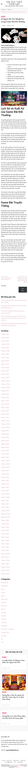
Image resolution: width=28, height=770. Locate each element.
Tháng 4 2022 (5, 484)
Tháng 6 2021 (5, 504)
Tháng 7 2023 (5, 437)
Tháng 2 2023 (5, 454)
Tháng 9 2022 (5, 470)
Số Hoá (3, 609)
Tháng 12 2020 (5, 510)
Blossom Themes (20, 766)
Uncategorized (5, 632)
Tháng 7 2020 (5, 527)
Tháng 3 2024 (5, 411)
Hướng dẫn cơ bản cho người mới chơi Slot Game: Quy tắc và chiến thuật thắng (13, 697)
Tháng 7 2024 (5, 397)
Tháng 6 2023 (5, 441)
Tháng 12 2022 (5, 460)
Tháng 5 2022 (5, 480)
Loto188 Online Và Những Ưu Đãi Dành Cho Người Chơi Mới (13, 661)
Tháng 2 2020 (5, 544)
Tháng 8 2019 (5, 550)
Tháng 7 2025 (5, 357)
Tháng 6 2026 (5, 334)
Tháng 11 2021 (5, 497)
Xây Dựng (3, 636)
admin (4, 25)
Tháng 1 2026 (5, 347)
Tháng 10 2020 (5, 517)
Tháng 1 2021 (5, 507)
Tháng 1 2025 (5, 377)
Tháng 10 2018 (5, 554)
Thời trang (4, 622)
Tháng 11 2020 (5, 514)
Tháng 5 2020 (5, 534)
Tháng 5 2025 (5, 364)
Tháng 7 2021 (5, 500)
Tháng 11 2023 (5, 424)
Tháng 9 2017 (5, 557)
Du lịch (3, 592)
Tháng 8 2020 (5, 524)
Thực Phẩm (4, 626)
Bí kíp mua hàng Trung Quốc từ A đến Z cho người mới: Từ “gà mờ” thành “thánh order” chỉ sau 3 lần (13, 318)
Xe (2, 639)
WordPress (16, 767)
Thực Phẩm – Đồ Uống (7, 629)
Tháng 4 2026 (5, 341)
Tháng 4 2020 (5, 537)
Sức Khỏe (3, 612)
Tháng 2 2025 (5, 374)
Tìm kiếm (3, 286)
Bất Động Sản (5, 582)
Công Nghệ (4, 586)
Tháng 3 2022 (5, 487)
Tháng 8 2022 (5, 474)
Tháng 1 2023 (5, 457)
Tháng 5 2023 (5, 444)
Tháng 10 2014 (5, 574)
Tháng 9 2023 (5, 431)
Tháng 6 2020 (5, 530)
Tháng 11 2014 (5, 570)
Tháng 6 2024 (5, 401)
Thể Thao (3, 619)
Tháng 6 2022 (5, 477)
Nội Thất (3, 602)
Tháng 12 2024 (5, 381)
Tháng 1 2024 (5, 417)
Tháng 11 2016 (5, 560)
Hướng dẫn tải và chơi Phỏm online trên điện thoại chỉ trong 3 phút (14, 717)
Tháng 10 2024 (5, 387)
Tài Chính (3, 616)
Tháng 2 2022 (5, 490)
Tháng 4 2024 (5, 407)
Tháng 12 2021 (5, 494)
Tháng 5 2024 (5, 404)
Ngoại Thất (4, 599)
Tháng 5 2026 (5, 337)
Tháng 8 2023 (5, 434)
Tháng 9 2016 (5, 564)
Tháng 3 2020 (5, 540)
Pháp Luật (4, 606)
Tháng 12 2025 (5, 351)
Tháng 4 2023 (5, 447)
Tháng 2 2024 (5, 414)
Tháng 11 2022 (5, 464)
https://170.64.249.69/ (7, 47)
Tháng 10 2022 (5, 467)
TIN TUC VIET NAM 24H (14, 2)
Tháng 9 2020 (5, 520)
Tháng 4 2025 (5, 367)
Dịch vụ (3, 589)
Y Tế (2, 642)
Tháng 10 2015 (5, 567)
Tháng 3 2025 (5, 371)
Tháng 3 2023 (5, 451)
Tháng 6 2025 (5, 361)
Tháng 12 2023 (5, 421)
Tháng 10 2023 (5, 427)
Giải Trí (3, 16)
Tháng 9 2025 (5, 354)
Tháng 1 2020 (5, 547)
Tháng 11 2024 (5, 384)
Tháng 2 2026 (5, 344)
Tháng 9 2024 (5, 391)
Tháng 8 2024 (5, 394)
